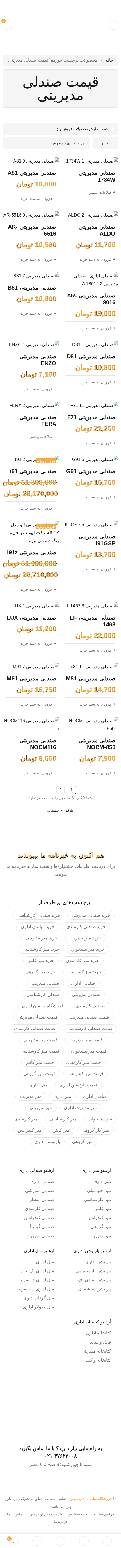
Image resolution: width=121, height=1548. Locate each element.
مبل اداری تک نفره (37, 1270)
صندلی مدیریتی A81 (32, 173)
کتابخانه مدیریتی (96, 1351)
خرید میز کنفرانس (84, 971)
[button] (38, 198)
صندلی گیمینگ (41, 1226)
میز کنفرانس (30, 1130)
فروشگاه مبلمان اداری (43, 1005)
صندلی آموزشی (39, 1190)
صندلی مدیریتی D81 (91, 356)
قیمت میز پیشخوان (89, 1051)
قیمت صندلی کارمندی (34, 1028)
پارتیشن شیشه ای (94, 1288)
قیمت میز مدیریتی (41, 1039)
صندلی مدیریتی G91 (90, 471)
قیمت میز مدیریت (86, 1039)
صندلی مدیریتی (86, 994)
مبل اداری (38, 1085)
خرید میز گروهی (40, 971)
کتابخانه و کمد (98, 1360)
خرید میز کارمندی (82, 960)
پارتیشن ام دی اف (94, 1279)
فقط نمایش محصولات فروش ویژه (81, 129)
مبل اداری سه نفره (36, 1288)
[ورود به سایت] (37, 1541)
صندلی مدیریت (45, 983)
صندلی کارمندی (90, 1005)
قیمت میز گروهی (39, 1073)
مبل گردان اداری (38, 1297)
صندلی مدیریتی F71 (91, 417)
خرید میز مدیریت (85, 937)
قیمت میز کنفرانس (85, 1073)
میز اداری (62, 1096)
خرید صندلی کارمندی (86, 926)
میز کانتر (61, 1130)
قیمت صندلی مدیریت (89, 1017)
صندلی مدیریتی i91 (33, 471)
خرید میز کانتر (41, 960)
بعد (49, 790)
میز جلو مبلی (99, 1190)
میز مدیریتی (41, 1107)
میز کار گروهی (95, 1130)
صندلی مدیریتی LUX (31, 618)
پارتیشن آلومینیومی (93, 1270)
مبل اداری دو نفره (37, 1279)
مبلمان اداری (95, 1096)
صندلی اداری (83, 983)
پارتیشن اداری (47, 1141)
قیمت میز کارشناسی (39, 1051)
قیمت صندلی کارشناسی (90, 1028)
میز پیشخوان (100, 1118)
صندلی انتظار (42, 1199)
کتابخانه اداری (98, 1333)
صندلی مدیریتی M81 (90, 678)
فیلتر (104, 143)
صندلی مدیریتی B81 (32, 287)
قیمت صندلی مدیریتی (37, 1017)
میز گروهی (82, 1141)
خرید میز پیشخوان (88, 949)
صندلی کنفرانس (39, 1217)
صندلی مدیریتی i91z (31, 552)
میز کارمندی (26, 1118)
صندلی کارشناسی (43, 994)
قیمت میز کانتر (40, 1062)
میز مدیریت (31, 1096)
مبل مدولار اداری (38, 1307)
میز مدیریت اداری (80, 1107)
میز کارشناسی (63, 1118)
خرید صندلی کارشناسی (38, 915)
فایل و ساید (100, 1342)
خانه (109, 60)
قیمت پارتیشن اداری (78, 1085)
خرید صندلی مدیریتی (91, 915)
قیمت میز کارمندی (83, 1062)
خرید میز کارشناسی (40, 949)
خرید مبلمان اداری (38, 926)
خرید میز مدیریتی (42, 937)
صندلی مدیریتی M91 (31, 678)
